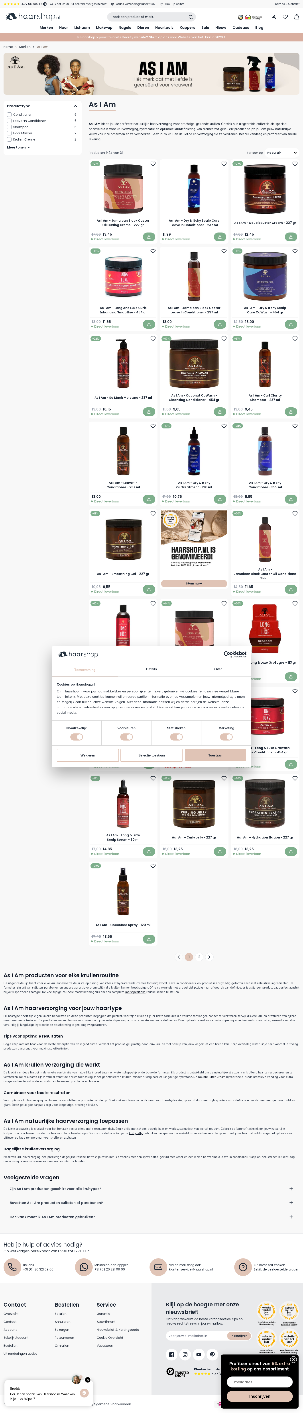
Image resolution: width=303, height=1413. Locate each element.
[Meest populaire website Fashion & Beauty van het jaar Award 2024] (289, 1341)
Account (10, 1329)
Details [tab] (151, 669)
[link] (42, 114)
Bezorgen (62, 1329)
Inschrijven (239, 1336)
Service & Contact (287, 4)
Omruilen (62, 1345)
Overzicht (11, 1313)
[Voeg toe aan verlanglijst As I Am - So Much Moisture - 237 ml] (153, 338)
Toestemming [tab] (84, 670)
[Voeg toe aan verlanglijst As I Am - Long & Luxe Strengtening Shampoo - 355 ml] (153, 603)
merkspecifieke (135, 992)
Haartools (164, 27)
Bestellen (11, 1345)
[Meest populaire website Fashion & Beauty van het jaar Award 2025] (289, 1313)
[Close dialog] (293, 1359)
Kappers (187, 27)
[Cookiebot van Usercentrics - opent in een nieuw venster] (227, 654)
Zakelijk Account (16, 1337)
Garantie (103, 1313)
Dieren (143, 27)
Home (8, 47)
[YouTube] (199, 1354)
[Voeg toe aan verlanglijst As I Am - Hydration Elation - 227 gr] (295, 778)
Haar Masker (44, 133)
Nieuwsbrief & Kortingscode (118, 1329)
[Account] (273, 17)
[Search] (190, 17)
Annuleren (63, 1321)
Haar (63, 27)
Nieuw (220, 27)
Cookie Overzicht (110, 1337)
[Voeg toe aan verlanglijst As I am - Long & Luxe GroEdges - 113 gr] (295, 603)
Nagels (125, 27)
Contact (10, 1321)
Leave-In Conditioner (45, 121)
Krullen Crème (44, 139)
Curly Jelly (136, 1133)
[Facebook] (171, 1354)
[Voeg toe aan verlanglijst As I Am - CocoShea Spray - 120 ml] (153, 866)
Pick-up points (174, 4)
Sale (205, 27)
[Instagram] (185, 1354)
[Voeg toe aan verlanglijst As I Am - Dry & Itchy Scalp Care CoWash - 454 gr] (295, 251)
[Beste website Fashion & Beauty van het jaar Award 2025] (266, 1313)
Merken (46, 27)
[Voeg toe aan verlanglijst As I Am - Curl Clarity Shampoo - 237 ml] (295, 338)
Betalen (61, 1313)
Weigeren (88, 755)
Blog (259, 27)
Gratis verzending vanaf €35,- (136, 4)
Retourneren (64, 1337)
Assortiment (106, 1321)
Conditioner (45, 114)
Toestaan (215, 755)
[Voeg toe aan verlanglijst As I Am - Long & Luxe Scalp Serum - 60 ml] (153, 778)
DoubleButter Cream (211, 1077)
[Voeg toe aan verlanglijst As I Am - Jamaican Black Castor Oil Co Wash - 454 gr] (224, 603)
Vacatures (105, 1345)
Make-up (104, 27)
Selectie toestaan (151, 755)
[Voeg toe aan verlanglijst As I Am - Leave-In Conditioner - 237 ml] (153, 426)
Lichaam (82, 27)
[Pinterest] (212, 1354)
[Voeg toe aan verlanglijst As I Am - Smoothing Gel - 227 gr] (153, 513)
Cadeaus (240, 27)
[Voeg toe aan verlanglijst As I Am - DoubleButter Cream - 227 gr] (295, 163)
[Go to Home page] (32, 17)
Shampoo (44, 127)
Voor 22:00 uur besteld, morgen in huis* (81, 4)
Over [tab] (218, 669)
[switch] (126, 737)
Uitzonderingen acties (20, 1353)
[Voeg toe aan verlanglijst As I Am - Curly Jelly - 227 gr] (224, 778)
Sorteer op (255, 152)
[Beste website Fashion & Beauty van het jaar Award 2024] (266, 1341)
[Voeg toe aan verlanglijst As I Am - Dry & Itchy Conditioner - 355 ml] (295, 426)
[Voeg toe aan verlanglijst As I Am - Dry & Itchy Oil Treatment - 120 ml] (224, 426)
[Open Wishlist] (285, 17)
